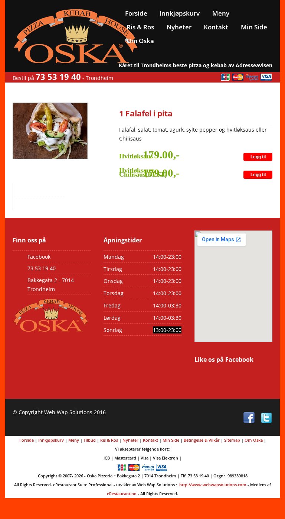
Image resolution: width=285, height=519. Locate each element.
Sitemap (232, 440)
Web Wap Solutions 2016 (75, 412)
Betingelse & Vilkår (202, 440)
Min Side (254, 27)
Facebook (38, 256)
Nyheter (179, 27)
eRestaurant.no (122, 493)
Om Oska (140, 40)
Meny (220, 13)
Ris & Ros (140, 27)
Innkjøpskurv (180, 13)
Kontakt (216, 27)
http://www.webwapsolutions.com (212, 484)
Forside (136, 13)
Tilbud (89, 440)
